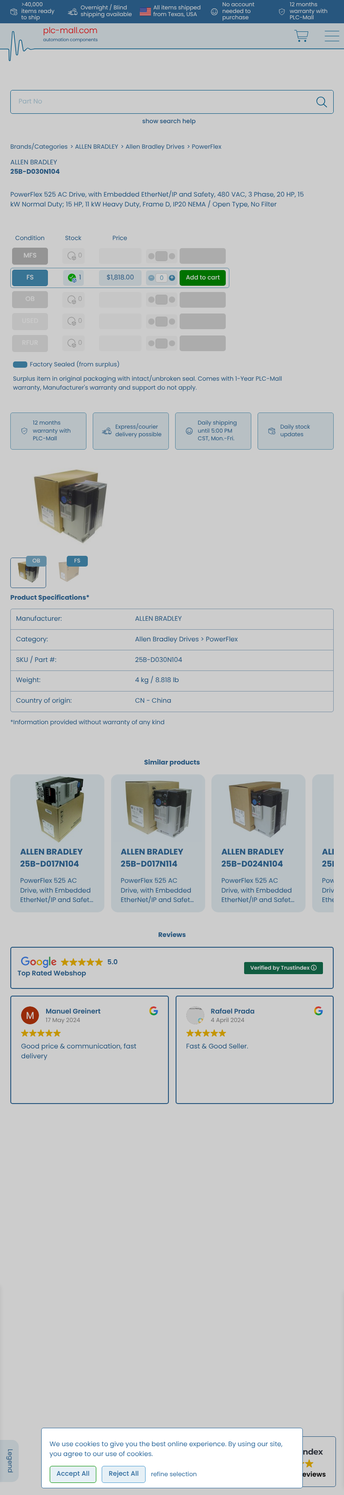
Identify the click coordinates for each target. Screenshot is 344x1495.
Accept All (73, 1473)
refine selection (174, 1474)
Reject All (124, 1473)
